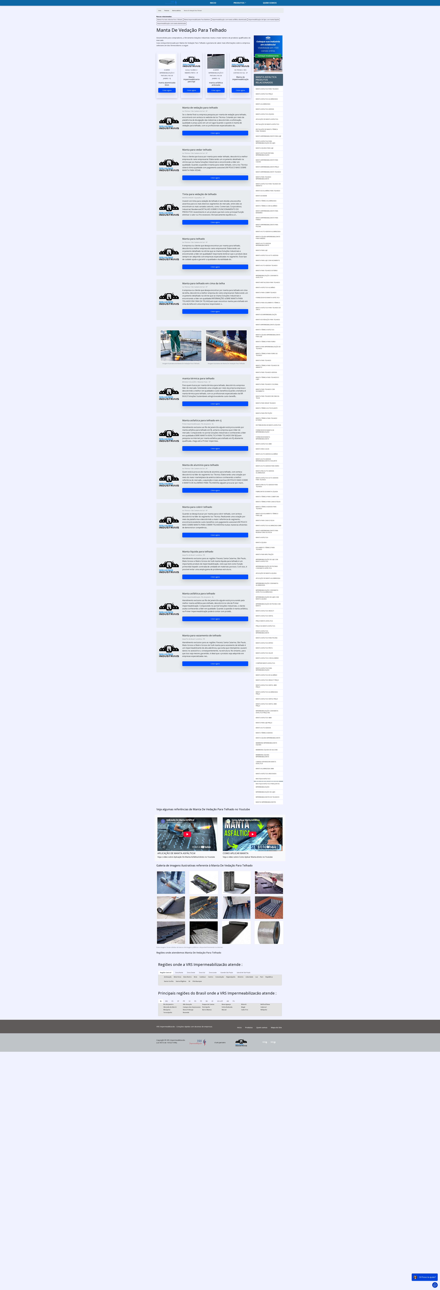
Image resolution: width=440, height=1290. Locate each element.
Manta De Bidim (261, 196)
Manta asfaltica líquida (265, 114)
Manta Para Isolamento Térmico (268, 303)
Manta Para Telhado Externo (267, 271)
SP (178, 1001)
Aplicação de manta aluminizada (268, 578)
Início (239, 1027)
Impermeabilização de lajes (265, 792)
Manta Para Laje (261, 250)
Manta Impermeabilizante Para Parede (267, 219)
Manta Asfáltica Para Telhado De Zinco (268, 308)
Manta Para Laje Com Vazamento (268, 260)
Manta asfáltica (262, 537)
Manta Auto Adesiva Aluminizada (268, 232)
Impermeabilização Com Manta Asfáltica (267, 276)
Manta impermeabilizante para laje (268, 136)
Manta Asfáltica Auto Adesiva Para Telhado (267, 479)
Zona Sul (202, 972)
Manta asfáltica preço (264, 94)
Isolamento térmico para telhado (265, 548)
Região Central (165, 972)
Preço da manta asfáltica (265, 626)
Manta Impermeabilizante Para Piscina (267, 225)
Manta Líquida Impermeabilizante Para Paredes (268, 237)
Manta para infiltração (265, 554)
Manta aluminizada (263, 104)
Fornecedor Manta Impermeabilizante (263, 438)
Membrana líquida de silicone (267, 750)
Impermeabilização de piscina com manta (268, 605)
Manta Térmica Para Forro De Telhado (267, 354)
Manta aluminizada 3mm (265, 769)
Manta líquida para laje (264, 148)
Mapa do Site (276, 1027)
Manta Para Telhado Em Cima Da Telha (267, 397)
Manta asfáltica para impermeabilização (264, 669)
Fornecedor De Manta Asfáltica (267, 298)
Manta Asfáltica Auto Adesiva (267, 255)
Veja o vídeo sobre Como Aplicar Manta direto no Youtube (248, 857)
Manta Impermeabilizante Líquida (268, 325)
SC (190, 1001)
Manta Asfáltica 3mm (264, 444)
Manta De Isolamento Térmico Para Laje (267, 514)
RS (195, 1001)
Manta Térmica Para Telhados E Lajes (267, 378)
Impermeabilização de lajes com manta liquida (263, 20)
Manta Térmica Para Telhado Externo (266, 419)
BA (207, 1001)
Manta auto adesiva (263, 728)
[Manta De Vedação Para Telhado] (167, 61)
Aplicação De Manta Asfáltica (267, 119)
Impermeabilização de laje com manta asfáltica (267, 560)
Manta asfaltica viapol (264, 616)
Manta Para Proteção (264, 413)
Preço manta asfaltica (264, 621)
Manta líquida (261, 542)
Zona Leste (213, 972)
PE (201, 1001)
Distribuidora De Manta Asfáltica (268, 425)
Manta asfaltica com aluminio (267, 658)
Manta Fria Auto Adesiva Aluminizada (265, 472)
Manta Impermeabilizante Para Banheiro (197, 20)
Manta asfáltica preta (264, 648)
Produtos (239, 2)
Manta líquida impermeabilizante (268, 738)
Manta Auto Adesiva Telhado (267, 265)
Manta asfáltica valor (264, 653)
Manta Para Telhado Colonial (267, 384)
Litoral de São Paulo (243, 972)
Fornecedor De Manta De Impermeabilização (265, 431)
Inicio (213, 2)
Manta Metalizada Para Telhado (268, 282)
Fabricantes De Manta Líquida (267, 492)
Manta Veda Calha (262, 449)
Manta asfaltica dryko (264, 643)
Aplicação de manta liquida (266, 573)
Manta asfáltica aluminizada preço (267, 693)
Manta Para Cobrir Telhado (266, 293)
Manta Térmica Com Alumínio (266, 206)
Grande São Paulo (226, 972)
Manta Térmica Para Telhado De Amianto (267, 366)
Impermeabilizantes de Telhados (267, 797)
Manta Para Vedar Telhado (266, 403)
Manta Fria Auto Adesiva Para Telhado (169, 20)
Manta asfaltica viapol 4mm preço (266, 686)
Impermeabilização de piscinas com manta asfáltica (267, 567)
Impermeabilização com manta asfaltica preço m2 (267, 712)
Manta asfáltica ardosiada (266, 774)
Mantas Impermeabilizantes (266, 802)
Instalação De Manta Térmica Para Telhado (267, 130)
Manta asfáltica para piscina (266, 638)
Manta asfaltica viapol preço (267, 699)
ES (172, 1001)
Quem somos (270, 2)
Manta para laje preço (264, 723)
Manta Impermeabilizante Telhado (268, 172)
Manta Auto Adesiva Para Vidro (267, 466)
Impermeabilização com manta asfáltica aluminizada (229, 20)
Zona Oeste (191, 972)
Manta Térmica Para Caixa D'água (268, 502)
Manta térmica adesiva (264, 733)
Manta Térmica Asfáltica (265, 330)
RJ (160, 1001)
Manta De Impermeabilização (266, 315)
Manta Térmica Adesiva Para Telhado (266, 508)
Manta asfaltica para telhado (267, 89)
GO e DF (220, 1001)
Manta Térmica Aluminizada (266, 201)
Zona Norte (179, 972)
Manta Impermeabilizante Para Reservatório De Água (267, 531)
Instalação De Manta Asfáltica (267, 124)
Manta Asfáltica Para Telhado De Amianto (268, 185)
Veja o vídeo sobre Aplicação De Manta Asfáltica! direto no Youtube (186, 857)
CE (212, 1001)
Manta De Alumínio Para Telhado (268, 191)
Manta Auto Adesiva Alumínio (267, 454)
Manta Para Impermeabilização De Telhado (268, 347)
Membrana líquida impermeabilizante (262, 756)
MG (166, 1001)
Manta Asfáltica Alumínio (265, 287)
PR (184, 1001)
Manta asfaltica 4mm (264, 718)
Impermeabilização (262, 787)
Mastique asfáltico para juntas (268, 784)
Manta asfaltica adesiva (265, 109)
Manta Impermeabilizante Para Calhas (267, 161)
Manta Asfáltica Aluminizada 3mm (268, 526)
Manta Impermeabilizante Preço (267, 167)
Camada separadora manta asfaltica (266, 763)
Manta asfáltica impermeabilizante (262, 632)
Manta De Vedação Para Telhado (268, 320)
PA (234, 1001)
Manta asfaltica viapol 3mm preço (266, 705)
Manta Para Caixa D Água (265, 520)
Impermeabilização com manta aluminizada (171, 23)
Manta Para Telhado (263, 360)
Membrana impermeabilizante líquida (266, 744)
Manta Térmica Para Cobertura (267, 497)
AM (228, 1001)
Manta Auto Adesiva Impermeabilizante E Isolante (266, 460)
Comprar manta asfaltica (265, 663)
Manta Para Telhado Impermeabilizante (263, 178)
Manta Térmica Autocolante (266, 408)
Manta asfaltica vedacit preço (267, 680)
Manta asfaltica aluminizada (267, 99)
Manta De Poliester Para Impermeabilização (265, 154)
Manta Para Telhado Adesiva (266, 372)
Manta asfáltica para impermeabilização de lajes (265, 142)
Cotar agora (166, 90)
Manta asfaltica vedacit (265, 611)
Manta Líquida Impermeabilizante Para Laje (268, 336)
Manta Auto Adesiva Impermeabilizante (263, 244)
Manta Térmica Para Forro (265, 342)
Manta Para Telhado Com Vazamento (265, 390)
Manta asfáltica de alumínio (266, 675)
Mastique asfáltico (263, 779)
